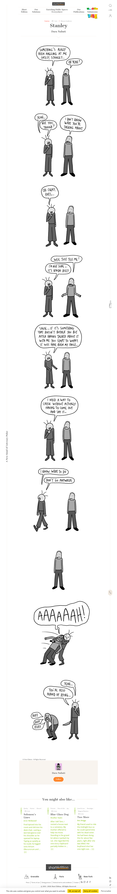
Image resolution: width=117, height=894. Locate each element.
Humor (32, 808)
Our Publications (78, 10)
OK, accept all (74, 891)
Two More (83, 817)
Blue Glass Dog (60, 814)
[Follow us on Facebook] (90, 882)
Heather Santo (56, 818)
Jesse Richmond (30, 821)
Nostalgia (90, 808)
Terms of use (35, 882)
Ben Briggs (81, 820)
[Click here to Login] (110, 15)
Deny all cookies (90, 891)
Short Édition (24, 10)
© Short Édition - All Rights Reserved (34, 759)
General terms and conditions (62, 882)
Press (27, 882)
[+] (25, 852)
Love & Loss (81, 808)
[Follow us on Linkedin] (110, 878)
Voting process (46, 882)
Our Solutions (36, 10)
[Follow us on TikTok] (110, 885)
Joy (68, 808)
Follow (58, 779)
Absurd (39, 808)
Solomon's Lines (30, 816)
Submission (92, 12)
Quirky (26, 808)
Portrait (53, 808)
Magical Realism (83, 811)
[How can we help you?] (110, 593)
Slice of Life (61, 808)
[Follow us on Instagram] (110, 881)
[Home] (58, 4)
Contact (76, 882)
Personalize (106, 891)
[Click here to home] (58, 867)
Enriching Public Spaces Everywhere (57, 10)
